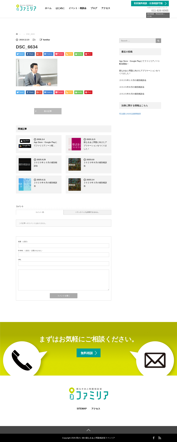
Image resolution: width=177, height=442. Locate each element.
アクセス (105, 8)
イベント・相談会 (77, 8)
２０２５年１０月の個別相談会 (132, 80)
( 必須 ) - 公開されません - (30, 250)
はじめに (60, 8)
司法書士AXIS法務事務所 (130, 114)
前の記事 (48, 111)
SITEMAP (82, 408)
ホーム (48, 8)
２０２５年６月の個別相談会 (131, 94)
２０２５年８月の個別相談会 (131, 87)
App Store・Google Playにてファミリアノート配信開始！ (139, 62)
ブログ (94, 8)
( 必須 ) (23, 241)
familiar (46, 40)
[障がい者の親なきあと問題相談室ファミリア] (26, 7)
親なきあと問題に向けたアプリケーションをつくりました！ (95, 145)
